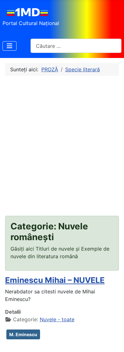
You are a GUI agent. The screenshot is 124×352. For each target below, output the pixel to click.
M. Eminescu (23, 334)
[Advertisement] (62, 146)
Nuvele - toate (57, 319)
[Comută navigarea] (10, 46)
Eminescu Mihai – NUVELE (55, 280)
